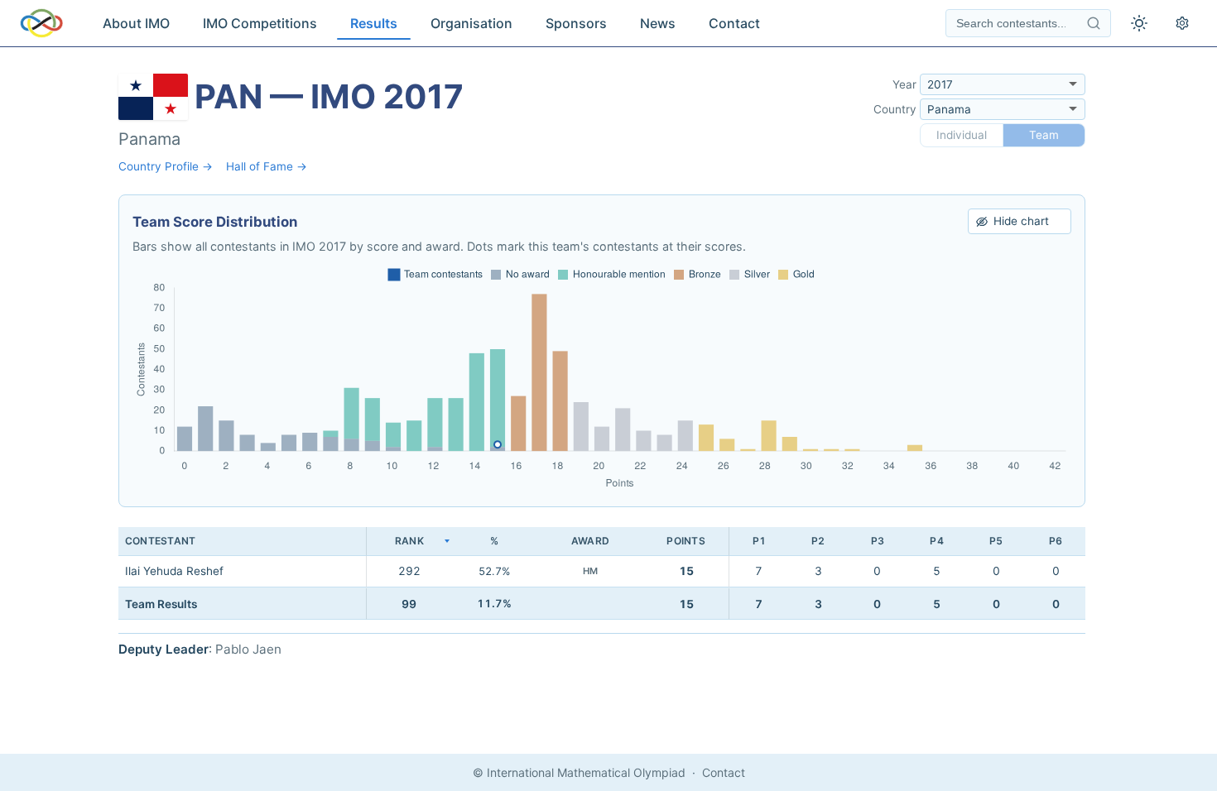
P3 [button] (877, 541)
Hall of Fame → (266, 166)
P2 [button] (818, 541)
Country (894, 109)
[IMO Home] (41, 23)
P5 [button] (996, 541)
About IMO (136, 23)
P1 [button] (759, 541)
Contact (734, 23)
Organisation (471, 23)
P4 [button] (936, 541)
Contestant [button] (160, 541)
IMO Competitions (260, 23)
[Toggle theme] (1139, 23)
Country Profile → (165, 166)
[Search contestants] (1093, 23)
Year (904, 84)
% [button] (494, 541)
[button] (409, 541)
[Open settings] (1182, 23)
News (658, 23)
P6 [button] (1055, 541)
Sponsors (576, 23)
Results (373, 23)
